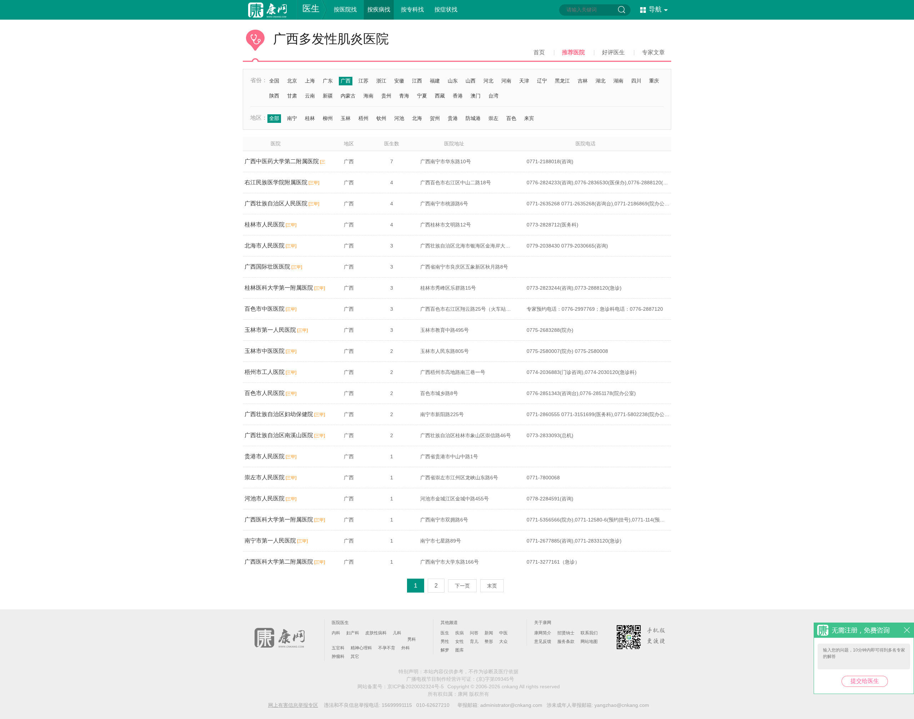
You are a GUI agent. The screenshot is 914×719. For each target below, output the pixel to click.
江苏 (363, 81)
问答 (474, 632)
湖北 (601, 81)
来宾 (529, 118)
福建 (435, 81)
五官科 (338, 647)
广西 (346, 81)
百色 (511, 118)
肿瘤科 (338, 656)
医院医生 (340, 622)
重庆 (654, 81)
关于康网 (542, 622)
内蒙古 (348, 96)
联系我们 (589, 632)
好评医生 (613, 52)
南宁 (292, 118)
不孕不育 (386, 647)
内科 (336, 632)
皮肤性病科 (376, 632)
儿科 (397, 632)
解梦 (445, 650)
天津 (524, 81)
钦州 (381, 118)
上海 (310, 81)
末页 (492, 586)
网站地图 (589, 641)
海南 (368, 96)
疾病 (459, 632)
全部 (274, 118)
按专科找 (412, 9)
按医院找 (345, 9)
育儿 (474, 641)
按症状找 (446, 9)
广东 (328, 81)
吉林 (583, 81)
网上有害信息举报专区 (293, 705)
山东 (453, 81)
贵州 (386, 96)
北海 (417, 118)
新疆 (328, 96)
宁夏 (422, 96)
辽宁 (542, 81)
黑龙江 (562, 81)
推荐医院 (573, 52)
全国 (274, 81)
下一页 (462, 586)
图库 (459, 650)
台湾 (493, 96)
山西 (471, 81)
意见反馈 (542, 641)
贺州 (435, 118)
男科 (411, 639)
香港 (458, 96)
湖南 (618, 81)
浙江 (381, 81)
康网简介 (542, 632)
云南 (310, 96)
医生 (311, 8)
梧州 (363, 118)
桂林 (310, 118)
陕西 (274, 96)
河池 (399, 118)
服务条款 (565, 641)
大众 (503, 641)
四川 (636, 81)
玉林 (346, 118)
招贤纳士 (565, 632)
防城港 (473, 118)
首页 (539, 52)
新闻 (488, 632)
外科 (405, 647)
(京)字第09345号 (495, 679)
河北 (488, 81)
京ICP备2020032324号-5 (415, 686)
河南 (506, 81)
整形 (488, 641)
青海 (404, 96)
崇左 (493, 118)
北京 (292, 81)
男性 (445, 641)
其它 (355, 656)
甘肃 (292, 96)
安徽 (399, 81)
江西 (417, 81)
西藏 (440, 96)
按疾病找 (378, 9)
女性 (459, 641)
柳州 (328, 118)
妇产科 (352, 632)
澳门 (476, 96)
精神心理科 (361, 647)
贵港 (453, 118)
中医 (503, 632)
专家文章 (653, 52)
